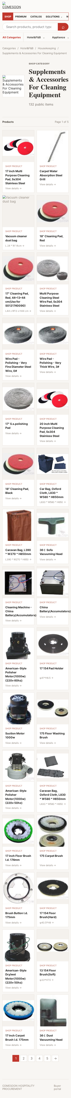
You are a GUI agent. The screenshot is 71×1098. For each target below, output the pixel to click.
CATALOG (36, 16)
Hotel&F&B (36, 37)
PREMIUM (20, 16)
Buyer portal (57, 1087)
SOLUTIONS (54, 16)
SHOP (8, 16)
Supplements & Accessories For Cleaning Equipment (34, 53)
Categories (9, 48)
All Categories (12, 37)
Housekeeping (47, 48)
